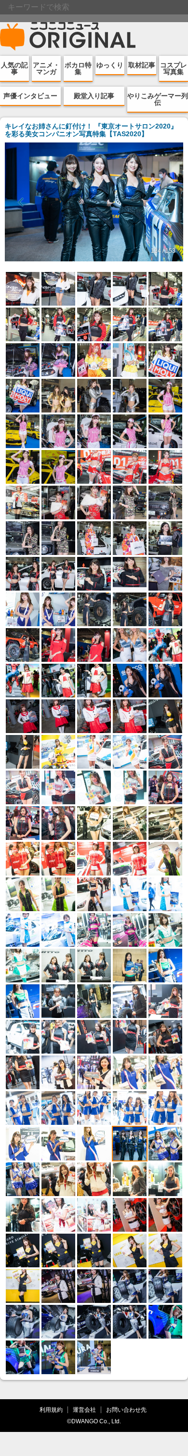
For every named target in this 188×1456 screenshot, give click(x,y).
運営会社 (84, 1409)
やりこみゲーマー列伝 (157, 99)
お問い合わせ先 (126, 1409)
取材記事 (141, 65)
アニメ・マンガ (46, 68)
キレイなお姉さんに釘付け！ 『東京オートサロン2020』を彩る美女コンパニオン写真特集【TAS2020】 (91, 130)
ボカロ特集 (78, 68)
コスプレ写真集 (173, 68)
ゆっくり (109, 65)
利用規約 (51, 1409)
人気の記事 (14, 68)
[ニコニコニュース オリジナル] (68, 36)
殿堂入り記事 (94, 96)
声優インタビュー (30, 96)
